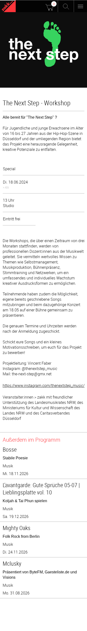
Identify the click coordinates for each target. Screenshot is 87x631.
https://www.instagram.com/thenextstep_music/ (44, 385)
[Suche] (66, 6)
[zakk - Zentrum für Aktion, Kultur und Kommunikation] (9, 6)
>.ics (6, 187)
